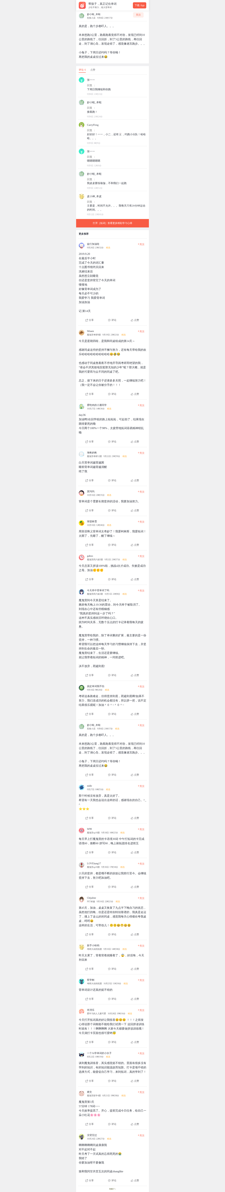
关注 (138, 15)
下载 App (139, 5)
